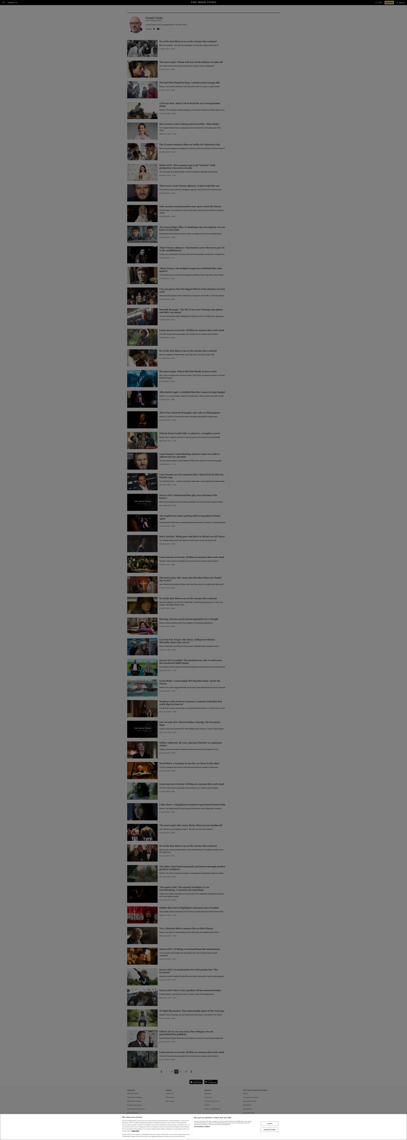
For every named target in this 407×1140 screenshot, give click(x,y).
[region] (203, 1127)
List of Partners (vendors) (202, 1126)
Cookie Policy (135, 1131)
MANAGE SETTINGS (269, 1129)
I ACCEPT (269, 1123)
